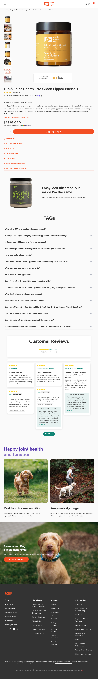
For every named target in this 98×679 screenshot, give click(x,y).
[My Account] (89, 4)
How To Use (10, 148)
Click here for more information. (63, 663)
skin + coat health (11, 612)
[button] (49, 125)
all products (19, 10)
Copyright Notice (38, 633)
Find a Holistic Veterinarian (80, 645)
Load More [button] (49, 434)
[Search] (85, 4)
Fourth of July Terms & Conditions (39, 612)
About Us (78, 604)
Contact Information (55, 637)
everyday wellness (11, 625)
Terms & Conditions (38, 617)
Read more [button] (70, 410)
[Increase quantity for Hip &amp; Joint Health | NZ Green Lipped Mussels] (10, 131)
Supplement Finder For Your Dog (83, 620)
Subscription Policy (38, 629)
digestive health (10, 616)
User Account (55, 608)
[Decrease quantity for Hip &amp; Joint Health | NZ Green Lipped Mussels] (5, 131)
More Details (10, 158)
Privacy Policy (36, 621)
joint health (9, 621)
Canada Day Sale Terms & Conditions (38, 606)
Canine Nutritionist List (83, 629)
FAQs (77, 640)
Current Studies (12, 153)
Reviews (53, 604)
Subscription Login (55, 614)
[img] (13, 365)
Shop (11, 10)
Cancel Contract (54, 643)
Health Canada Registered (15, 163)
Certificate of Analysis (14, 144)
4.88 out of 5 (53, 350)
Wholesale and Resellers (83, 650)
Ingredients (10, 139)
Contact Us (79, 615)
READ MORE (8, 113)
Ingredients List (80, 625)
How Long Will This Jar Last (16, 168)
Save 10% (54, 619)
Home (6, 10)
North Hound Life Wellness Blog (81, 610)
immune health (10, 608)
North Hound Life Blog (83, 654)
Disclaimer (7, 661)
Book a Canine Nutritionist (80, 634)
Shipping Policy (37, 625)
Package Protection (54, 624)
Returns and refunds (55, 630)
